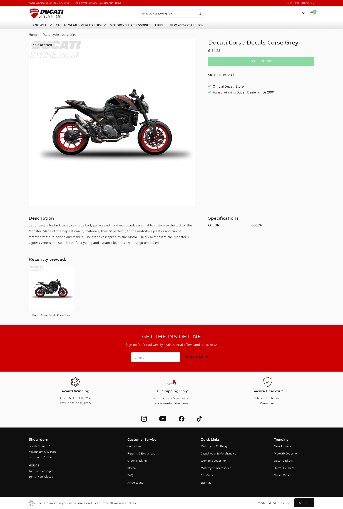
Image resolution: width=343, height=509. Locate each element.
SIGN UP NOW (196, 357)
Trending (281, 439)
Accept (304, 503)
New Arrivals (282, 446)
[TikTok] (199, 419)
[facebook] (181, 419)
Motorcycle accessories (59, 34)
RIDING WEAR (39, 25)
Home (33, 34)
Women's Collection (214, 460)
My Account (135, 482)
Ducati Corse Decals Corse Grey (51, 315)
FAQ (130, 475)
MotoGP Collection (286, 453)
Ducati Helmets (284, 468)
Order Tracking (137, 460)
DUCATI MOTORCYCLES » (300, 2)
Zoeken (199, 13)
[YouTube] (162, 418)
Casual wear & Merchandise (218, 453)
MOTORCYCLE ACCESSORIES (130, 25)
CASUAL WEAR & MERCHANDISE (79, 25)
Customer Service (141, 439)
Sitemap (206, 482)
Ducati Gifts (281, 475)
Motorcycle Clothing (214, 446)
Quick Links (210, 439)
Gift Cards (207, 475)
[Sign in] (303, 13)
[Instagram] (144, 419)
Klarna (131, 468)
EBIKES (160, 25)
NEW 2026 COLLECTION (187, 25)
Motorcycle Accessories (216, 468)
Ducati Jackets (283, 460)
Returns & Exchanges (141, 453)
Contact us (134, 446)
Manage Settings (273, 503)
